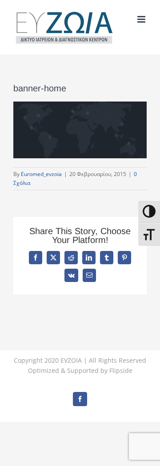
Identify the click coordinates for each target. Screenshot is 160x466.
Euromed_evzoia (41, 174)
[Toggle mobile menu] (142, 19)
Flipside (120, 370)
